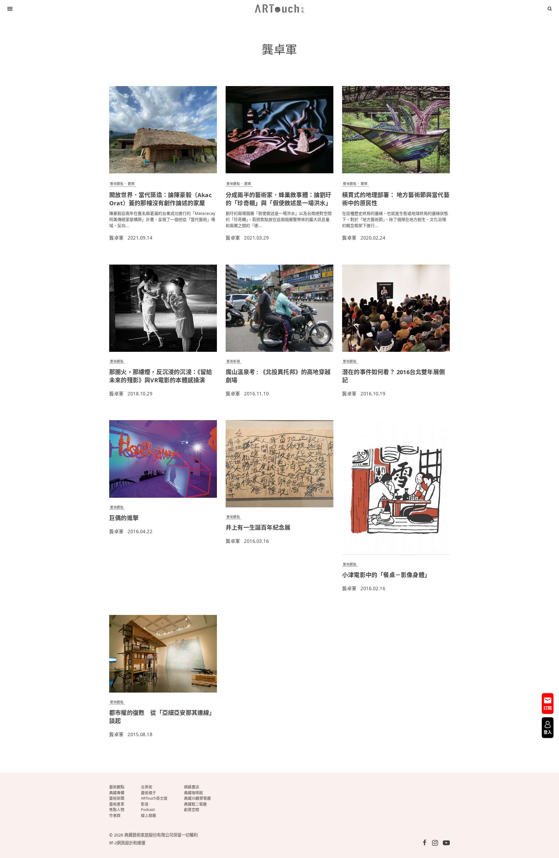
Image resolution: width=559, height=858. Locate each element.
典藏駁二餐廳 (195, 804)
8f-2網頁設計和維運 (127, 842)
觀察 (131, 183)
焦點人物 (116, 809)
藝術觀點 (116, 183)
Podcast (148, 809)
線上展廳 (148, 815)
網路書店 (191, 786)
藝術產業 (116, 804)
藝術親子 (148, 792)
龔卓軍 (116, 238)
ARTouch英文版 (154, 798)
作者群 (115, 815)
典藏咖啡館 (193, 792)
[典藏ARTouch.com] (279, 8)
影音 (144, 804)
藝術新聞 (233, 361)
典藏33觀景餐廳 (197, 798)
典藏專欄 (116, 792)
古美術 (146, 786)
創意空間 (191, 809)
